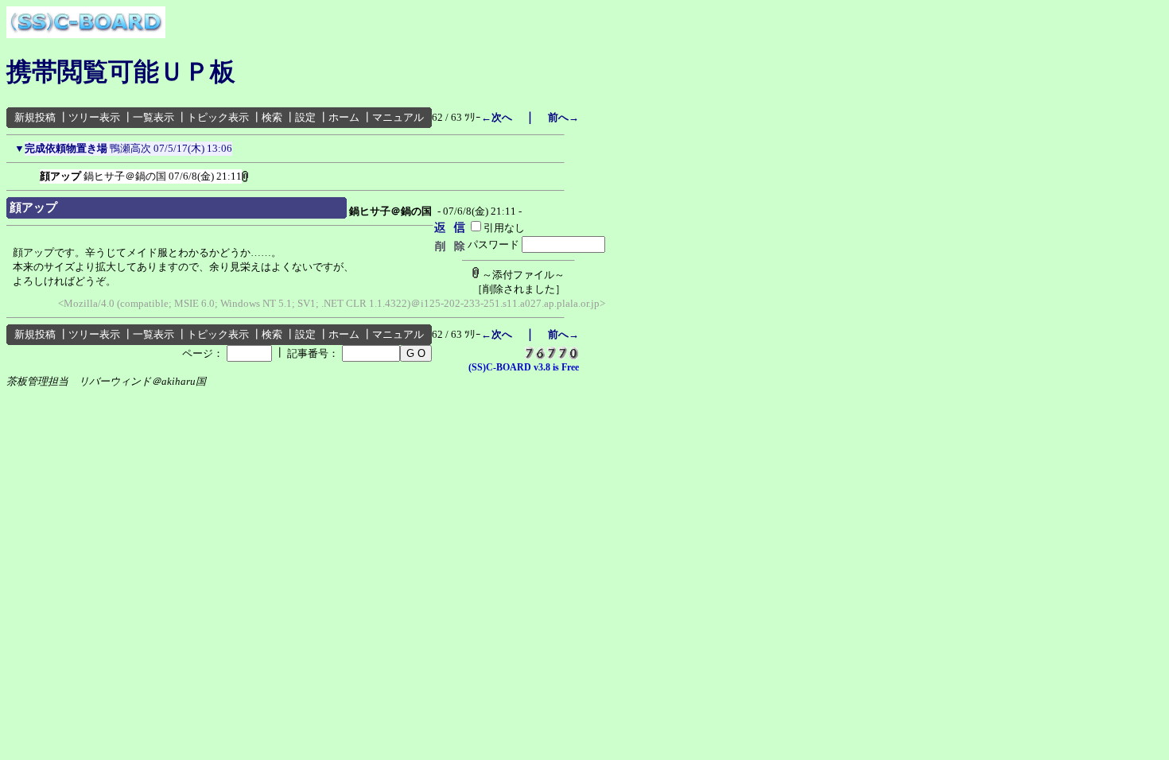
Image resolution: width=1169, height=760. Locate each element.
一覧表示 (153, 117)
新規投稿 (35, 117)
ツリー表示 (94, 117)
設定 (305, 117)
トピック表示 (218, 117)
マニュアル (398, 117)
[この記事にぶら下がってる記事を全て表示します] (32, 173)
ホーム (343, 117)
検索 (272, 117)
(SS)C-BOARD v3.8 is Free (523, 367)
